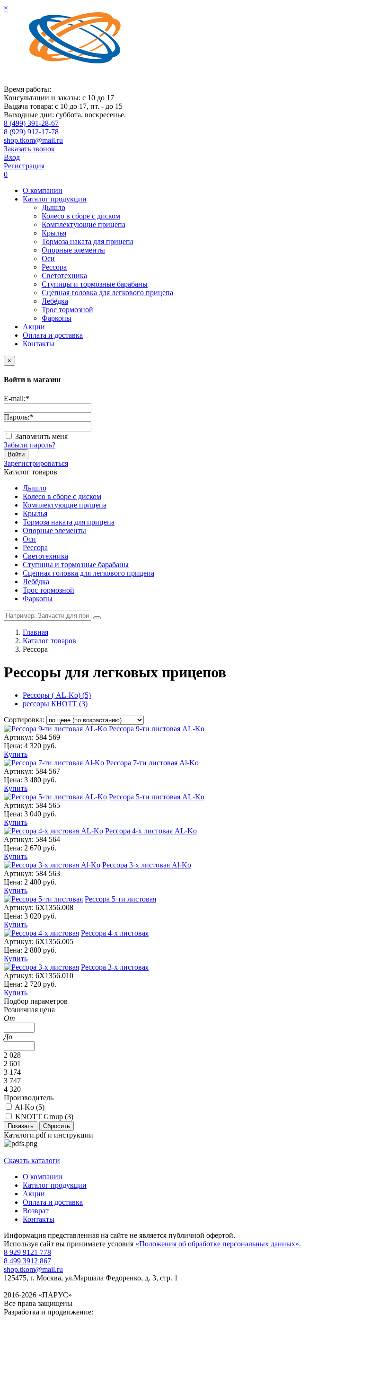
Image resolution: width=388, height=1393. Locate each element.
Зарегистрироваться (36, 463)
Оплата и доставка (53, 335)
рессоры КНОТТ (55, 704)
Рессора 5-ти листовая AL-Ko (156, 797)
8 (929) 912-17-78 (31, 132)
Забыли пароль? (29, 445)
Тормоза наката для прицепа (87, 241)
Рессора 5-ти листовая (120, 899)
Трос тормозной (67, 310)
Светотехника (64, 276)
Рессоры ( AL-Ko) (57, 695)
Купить (15, 754)
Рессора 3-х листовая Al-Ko (146, 865)
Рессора (54, 267)
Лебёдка (55, 301)
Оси (48, 258)
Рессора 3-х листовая (115, 967)
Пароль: (18, 417)
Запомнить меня (41, 436)
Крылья (54, 233)
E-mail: (16, 398)
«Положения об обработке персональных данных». (218, 1244)
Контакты (38, 344)
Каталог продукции (55, 199)
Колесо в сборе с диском (81, 216)
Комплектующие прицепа (83, 224)
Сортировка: (24, 720)
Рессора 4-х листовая (115, 933)
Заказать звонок (29, 149)
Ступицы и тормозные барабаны (95, 284)
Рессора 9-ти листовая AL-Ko (156, 729)
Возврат (36, 1211)
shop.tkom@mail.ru (33, 140)
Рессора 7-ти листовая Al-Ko (152, 763)
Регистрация (24, 166)
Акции (34, 327)
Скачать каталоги (32, 1160)
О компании (42, 190)
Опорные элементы (73, 250)
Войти (16, 454)
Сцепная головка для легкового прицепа (107, 293)
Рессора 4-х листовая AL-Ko (151, 831)
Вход (12, 157)
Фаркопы (56, 318)
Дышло (53, 207)
